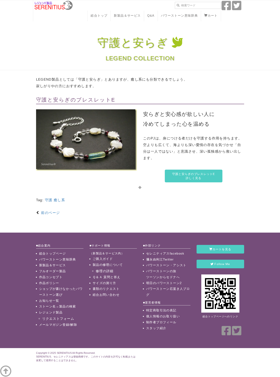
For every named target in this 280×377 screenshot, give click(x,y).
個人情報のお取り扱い (163, 316)
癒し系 (59, 200)
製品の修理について (108, 264)
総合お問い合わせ (106, 294)
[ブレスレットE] (86, 140)
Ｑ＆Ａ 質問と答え (107, 277)
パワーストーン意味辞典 (179, 15)
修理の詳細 (105, 271)
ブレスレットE (95, 100)
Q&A (151, 15)
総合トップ (99, 15)
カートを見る (222, 249)
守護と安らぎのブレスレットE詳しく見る (193, 176)
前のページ (50, 213)
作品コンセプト (51, 277)
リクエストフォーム (58, 318)
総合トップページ (52, 253)
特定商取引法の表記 (161, 310)
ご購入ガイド (103, 258)
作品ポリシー (49, 283)
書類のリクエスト (106, 288)
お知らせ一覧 (49, 300)
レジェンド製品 (51, 312)
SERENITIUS (64, 353)
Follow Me (221, 264)
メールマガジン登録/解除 (58, 324)
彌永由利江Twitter (160, 259)
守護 (48, 200)
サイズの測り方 (104, 283)
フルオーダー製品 (52, 271)
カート (213, 15)
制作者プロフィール (161, 322)
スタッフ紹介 (156, 328)
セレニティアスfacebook (165, 253)
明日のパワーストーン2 (164, 283)
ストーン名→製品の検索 (57, 306)
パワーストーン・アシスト (166, 265)
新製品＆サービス (127, 15)
